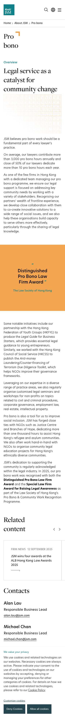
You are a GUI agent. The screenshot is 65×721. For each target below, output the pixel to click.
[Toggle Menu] (59, 9)
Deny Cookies (14, 708)
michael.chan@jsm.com (20, 639)
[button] (54, 530)
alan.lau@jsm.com (17, 615)
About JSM (21, 23)
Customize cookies (14, 700)
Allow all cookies (39, 708)
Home (7, 23)
